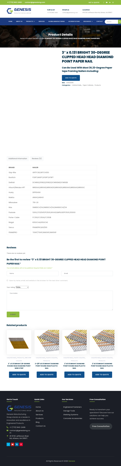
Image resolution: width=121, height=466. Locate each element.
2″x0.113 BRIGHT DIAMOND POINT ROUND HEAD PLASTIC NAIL (74, 366)
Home (22, 38)
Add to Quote (71, 78)
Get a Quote (94, 2)
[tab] (18, 158)
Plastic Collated (51, 358)
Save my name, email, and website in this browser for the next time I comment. (38, 280)
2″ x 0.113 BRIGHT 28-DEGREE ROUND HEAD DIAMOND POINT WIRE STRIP (19, 366)
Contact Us (40, 426)
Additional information (18, 158)
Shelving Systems (70, 414)
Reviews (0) (37, 158)
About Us (39, 411)
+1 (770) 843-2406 (14, 2)
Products (98, 85)
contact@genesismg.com (35, 2)
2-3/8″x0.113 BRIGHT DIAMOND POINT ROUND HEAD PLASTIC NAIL (47, 366)
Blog (37, 422)
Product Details (32, 38)
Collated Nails (76, 85)
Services (39, 414)
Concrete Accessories (72, 418)
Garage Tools (69, 411)
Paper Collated (88, 85)
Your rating (11, 287)
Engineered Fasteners (72, 407)
